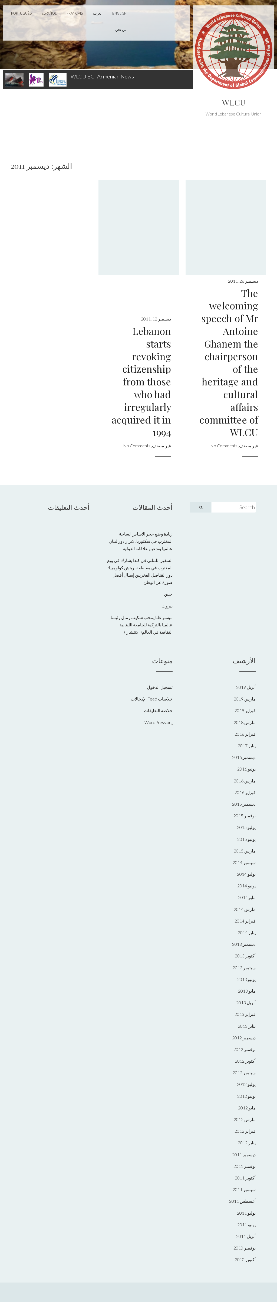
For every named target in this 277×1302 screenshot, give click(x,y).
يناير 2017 (247, 745)
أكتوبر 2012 (245, 1060)
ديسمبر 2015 (244, 804)
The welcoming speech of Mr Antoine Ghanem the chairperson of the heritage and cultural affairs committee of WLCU (228, 362)
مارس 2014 (245, 909)
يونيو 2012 (246, 1096)
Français (75, 13)
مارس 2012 (245, 1119)
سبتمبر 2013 (244, 967)
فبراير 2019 (245, 710)
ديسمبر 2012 (244, 1037)
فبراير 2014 (245, 920)
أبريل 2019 (246, 687)
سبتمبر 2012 (244, 1072)
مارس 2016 (245, 780)
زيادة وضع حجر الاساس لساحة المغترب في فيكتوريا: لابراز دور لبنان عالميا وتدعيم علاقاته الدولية (141, 541)
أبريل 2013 (246, 1002)
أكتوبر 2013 (245, 955)
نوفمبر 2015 (244, 815)
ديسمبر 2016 (244, 757)
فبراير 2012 (245, 1131)
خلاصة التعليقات (158, 710)
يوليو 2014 (246, 874)
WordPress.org (158, 722)
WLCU (233, 102)
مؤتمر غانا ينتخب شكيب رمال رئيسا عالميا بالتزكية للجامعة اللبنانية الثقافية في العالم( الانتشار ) (142, 625)
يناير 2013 (247, 1026)
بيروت (167, 605)
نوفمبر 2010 (244, 1247)
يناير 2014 (247, 932)
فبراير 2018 (245, 733)
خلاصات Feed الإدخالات (152, 698)
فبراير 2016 (245, 792)
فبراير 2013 (245, 1014)
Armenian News (115, 76)
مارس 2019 (245, 698)
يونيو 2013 (246, 979)
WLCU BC (82, 76)
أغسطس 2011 (242, 1201)
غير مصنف (248, 445)
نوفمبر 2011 (244, 1166)
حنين (168, 593)
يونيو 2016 (246, 768)
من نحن (121, 29)
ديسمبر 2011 (244, 1154)
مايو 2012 (247, 1107)
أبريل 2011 (246, 1236)
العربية (98, 13)
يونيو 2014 (246, 885)
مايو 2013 (247, 990)
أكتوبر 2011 (245, 1177)
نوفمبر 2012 (244, 1049)
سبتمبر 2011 (244, 1189)
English (119, 13)
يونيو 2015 (246, 839)
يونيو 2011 (246, 1224)
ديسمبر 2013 (244, 944)
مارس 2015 (245, 850)
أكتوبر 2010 (245, 1259)
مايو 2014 (247, 897)
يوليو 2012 (246, 1084)
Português (21, 13)
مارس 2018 (245, 722)
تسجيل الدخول (160, 687)
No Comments (224, 445)
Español (49, 13)
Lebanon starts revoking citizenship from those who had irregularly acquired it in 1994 (141, 381)
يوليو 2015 (246, 827)
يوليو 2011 (246, 1212)
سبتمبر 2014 (244, 862)
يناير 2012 (247, 1142)
